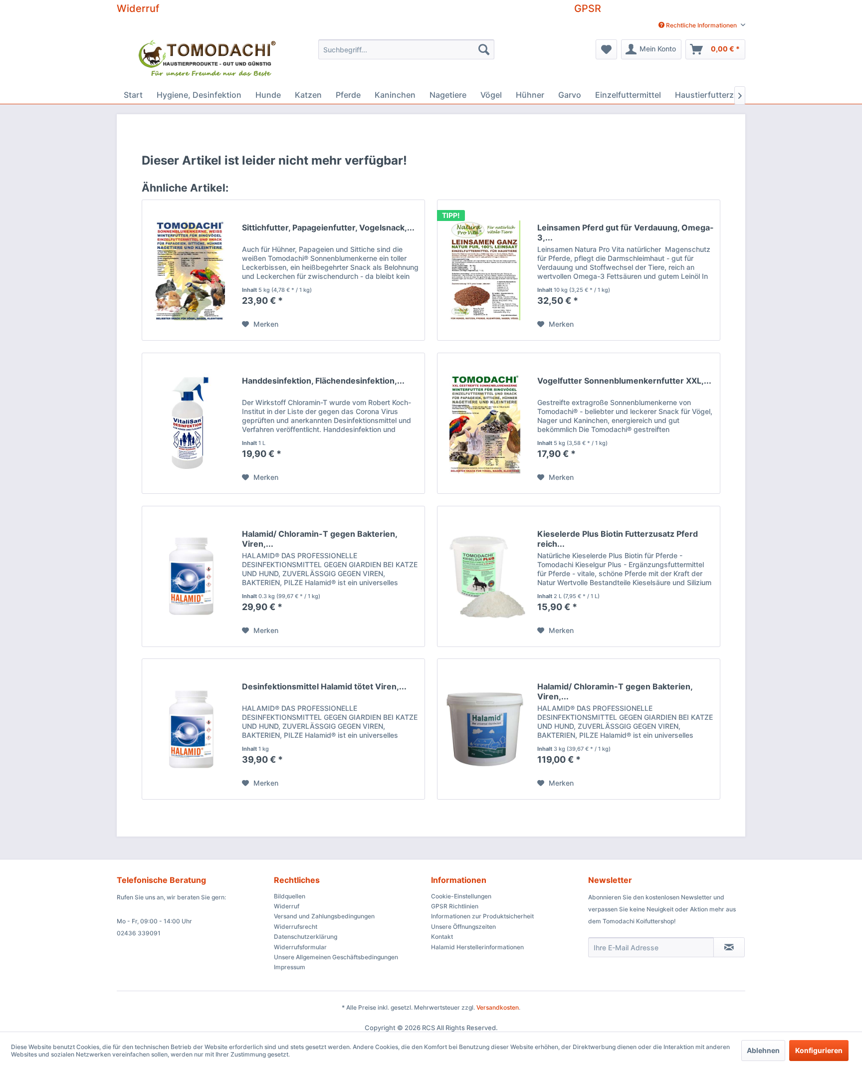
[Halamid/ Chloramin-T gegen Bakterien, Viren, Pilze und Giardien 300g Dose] (189, 576)
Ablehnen (763, 1050)
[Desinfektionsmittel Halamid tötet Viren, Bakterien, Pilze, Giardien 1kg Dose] (189, 729)
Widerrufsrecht (295, 926)
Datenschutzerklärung (305, 936)
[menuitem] (698, 25)
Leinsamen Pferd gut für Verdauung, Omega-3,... (625, 232)
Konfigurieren (819, 1050)
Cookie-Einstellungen (461, 896)
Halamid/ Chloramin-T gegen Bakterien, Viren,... (319, 539)
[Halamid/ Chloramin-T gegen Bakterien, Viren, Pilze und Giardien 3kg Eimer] (484, 729)
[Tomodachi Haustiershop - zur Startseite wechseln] (207, 60)
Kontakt (442, 936)
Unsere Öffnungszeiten (463, 926)
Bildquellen (289, 896)
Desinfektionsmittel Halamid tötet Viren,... (324, 686)
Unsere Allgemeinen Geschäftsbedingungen (336, 957)
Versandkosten (497, 1007)
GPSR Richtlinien (454, 906)
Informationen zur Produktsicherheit (482, 916)
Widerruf (138, 8)
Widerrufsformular (300, 947)
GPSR (587, 8)
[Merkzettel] (606, 49)
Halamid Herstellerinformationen (477, 947)
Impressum (289, 967)
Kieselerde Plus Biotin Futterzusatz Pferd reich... (617, 539)
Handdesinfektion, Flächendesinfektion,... (323, 381)
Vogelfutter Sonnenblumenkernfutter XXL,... (624, 381)
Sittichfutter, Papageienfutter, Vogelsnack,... (328, 227)
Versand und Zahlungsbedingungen (324, 916)
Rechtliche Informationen (701, 25)
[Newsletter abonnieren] (729, 947)
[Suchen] (483, 49)
